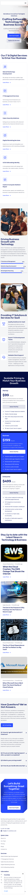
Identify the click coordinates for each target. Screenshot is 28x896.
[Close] (23, 874)
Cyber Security (6, 605)
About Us (3, 838)
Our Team (3, 841)
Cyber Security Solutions (7, 862)
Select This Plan (14, 406)
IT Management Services (7, 859)
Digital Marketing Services (8, 864)
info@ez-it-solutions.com (9, 831)
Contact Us (4, 849)
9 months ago (18, 564)
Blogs (2, 846)
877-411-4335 (6, 828)
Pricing (3, 843)
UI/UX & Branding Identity (7, 867)
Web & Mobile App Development (9, 856)
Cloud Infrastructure (8, 564)
